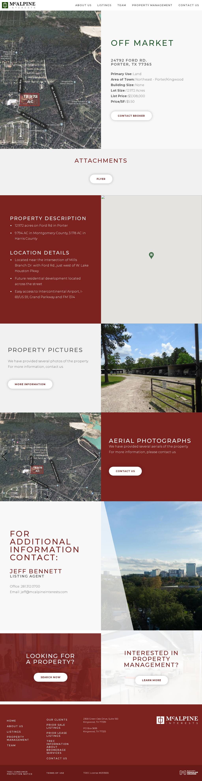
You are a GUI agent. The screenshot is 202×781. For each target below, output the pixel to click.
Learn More (151, 680)
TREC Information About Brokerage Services (58, 747)
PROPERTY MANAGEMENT (152, 5)
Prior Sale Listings (56, 726)
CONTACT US (189, 5)
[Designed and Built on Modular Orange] (189, 772)
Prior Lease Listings (57, 734)
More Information (30, 384)
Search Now (51, 677)
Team (121, 5)
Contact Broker (131, 115)
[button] (151, 256)
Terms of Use (55, 773)
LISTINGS (104, 5)
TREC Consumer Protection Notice (20, 773)
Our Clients (57, 719)
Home (11, 720)
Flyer (101, 178)
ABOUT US (83, 5)
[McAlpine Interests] (18, 5)
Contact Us (125, 471)
